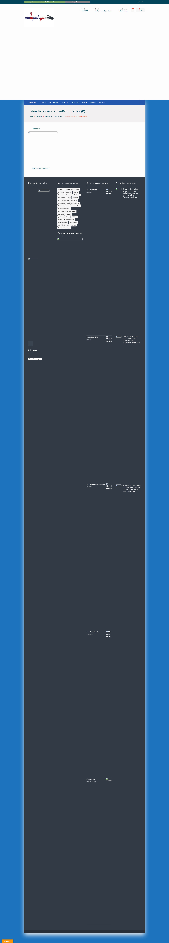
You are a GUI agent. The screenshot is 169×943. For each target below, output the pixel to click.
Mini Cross (74, 200)
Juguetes (75, 197)
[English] (33, 356)
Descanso (69, 195)
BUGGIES (68, 192)
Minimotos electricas (73, 203)
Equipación (61, 197)
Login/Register (139, 2)
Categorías (32, 102)
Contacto (102, 102)
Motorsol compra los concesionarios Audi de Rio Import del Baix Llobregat (132, 488)
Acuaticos (61, 189)
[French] (35, 356)
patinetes (61, 214)
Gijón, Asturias (123, 11)
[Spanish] (43, 356)
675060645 (85, 11)
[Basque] (29, 356)
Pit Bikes (74, 217)
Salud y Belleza (71, 225)
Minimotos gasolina (64, 206)
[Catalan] (31, 356)
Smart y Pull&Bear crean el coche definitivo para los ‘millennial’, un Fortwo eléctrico (131, 193)
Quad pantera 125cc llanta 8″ (41, 168)
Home (44, 102)
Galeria (84, 102)
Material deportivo (63, 200)
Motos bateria (76, 206)
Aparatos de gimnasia (72, 189)
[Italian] (39, 356)
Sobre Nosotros (54, 102)
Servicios (65, 102)
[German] (37, 356)
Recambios (61, 225)
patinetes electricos (64, 217)
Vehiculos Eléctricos (64, 228)
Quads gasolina (62, 222)
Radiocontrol (73, 222)
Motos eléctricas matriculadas (67, 211)
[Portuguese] (41, 356)
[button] (21, 61)
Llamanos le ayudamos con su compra (78, 2)
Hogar (69, 197)
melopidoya (36, 128)
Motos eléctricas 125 (64, 208)
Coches (76, 192)
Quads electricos (69, 219)
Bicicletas (61, 192)
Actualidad (93, 102)
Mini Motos (61, 203)
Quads (60, 219)
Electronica (77, 195)
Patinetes (68, 214)
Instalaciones (75, 102)
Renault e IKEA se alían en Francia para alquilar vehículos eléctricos (131, 339)
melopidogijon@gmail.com (103, 11)
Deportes (61, 195)
